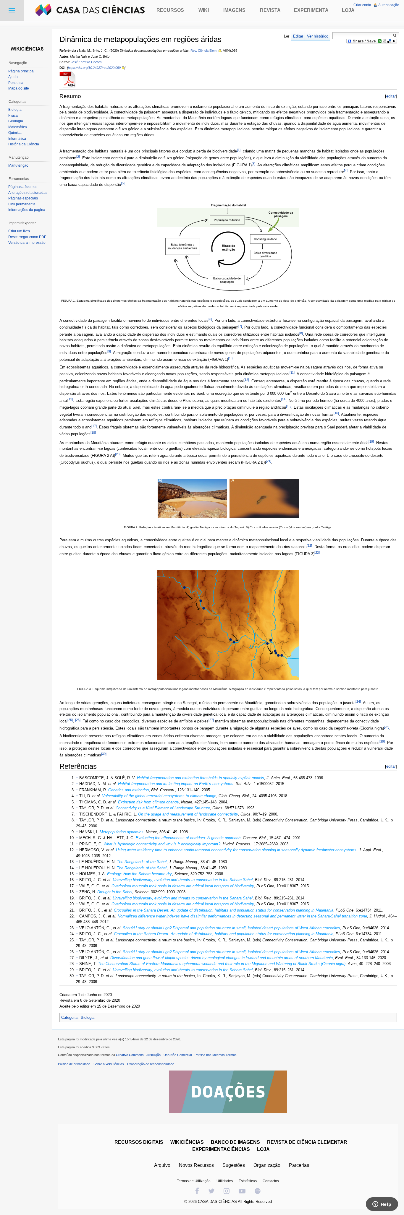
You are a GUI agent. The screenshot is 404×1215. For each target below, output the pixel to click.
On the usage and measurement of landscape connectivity (188, 814)
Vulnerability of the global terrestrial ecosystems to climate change (159, 796)
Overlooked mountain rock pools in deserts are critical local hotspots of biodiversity (182, 886)
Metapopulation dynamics (121, 832)
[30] (103, 754)
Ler (286, 36)
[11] (292, 372)
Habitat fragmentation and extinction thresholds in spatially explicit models (200, 778)
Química (15, 133)
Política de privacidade (74, 1064)
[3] (253, 163)
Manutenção (18, 165)
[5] (123, 183)
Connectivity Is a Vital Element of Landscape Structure (163, 808)
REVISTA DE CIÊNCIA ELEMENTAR (307, 1142)
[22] (309, 545)
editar (391, 96)
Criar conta (362, 5)
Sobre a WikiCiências (108, 1064)
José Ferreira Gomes (86, 62)
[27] (211, 720)
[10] (230, 358)
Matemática (17, 127)
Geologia (15, 121)
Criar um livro (19, 231)
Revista (270, 10)
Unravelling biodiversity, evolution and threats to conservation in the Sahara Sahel (183, 880)
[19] (371, 441)
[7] (240, 326)
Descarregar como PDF (27, 237)
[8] (301, 333)
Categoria (69, 1017)
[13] (70, 399)
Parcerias (299, 1165)
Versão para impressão (27, 243)
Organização (266, 1165)
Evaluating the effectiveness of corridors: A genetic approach (188, 838)
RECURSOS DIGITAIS (138, 1142)
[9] (109, 351)
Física (13, 115)
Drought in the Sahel (114, 892)
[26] (77, 720)
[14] (283, 399)
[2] (78, 156)
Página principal (21, 71)
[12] (246, 379)
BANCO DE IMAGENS (235, 1142)
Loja (348, 10)
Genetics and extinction (128, 790)
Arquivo (162, 1165)
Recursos (170, 10)
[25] (70, 720)
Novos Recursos (196, 1165)
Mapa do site (18, 88)
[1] (238, 150)
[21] (268, 461)
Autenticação (388, 5)
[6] (210, 319)
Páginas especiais (23, 198)
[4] (346, 170)
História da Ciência (23, 144)
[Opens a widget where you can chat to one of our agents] (382, 1204)
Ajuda (13, 77)
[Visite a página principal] (26, 48)
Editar (298, 36)
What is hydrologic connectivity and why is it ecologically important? (162, 844)
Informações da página (26, 210)
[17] (94, 426)
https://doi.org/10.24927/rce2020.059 (94, 67)
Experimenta (311, 10)
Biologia (87, 1017)
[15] (288, 406)
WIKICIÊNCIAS (187, 1142)
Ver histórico (317, 36)
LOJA (263, 1149)
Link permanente (21, 204)
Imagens (234, 10)
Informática (17, 139)
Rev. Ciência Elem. (203, 50)
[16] (336, 413)
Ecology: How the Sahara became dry (139, 874)
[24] (358, 701)
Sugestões (233, 1165)
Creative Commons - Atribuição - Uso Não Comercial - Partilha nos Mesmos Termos (176, 1055)
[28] (386, 727)
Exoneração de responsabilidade (150, 1064)
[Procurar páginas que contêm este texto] (395, 35)
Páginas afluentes (22, 187)
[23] (317, 552)
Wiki (203, 10)
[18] (93, 432)
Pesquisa (15, 83)
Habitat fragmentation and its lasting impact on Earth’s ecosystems (175, 784)
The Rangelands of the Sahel (142, 862)
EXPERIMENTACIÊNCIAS (221, 1149)
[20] (117, 454)
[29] (382, 741)
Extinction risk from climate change (148, 802)
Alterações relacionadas (27, 193)
